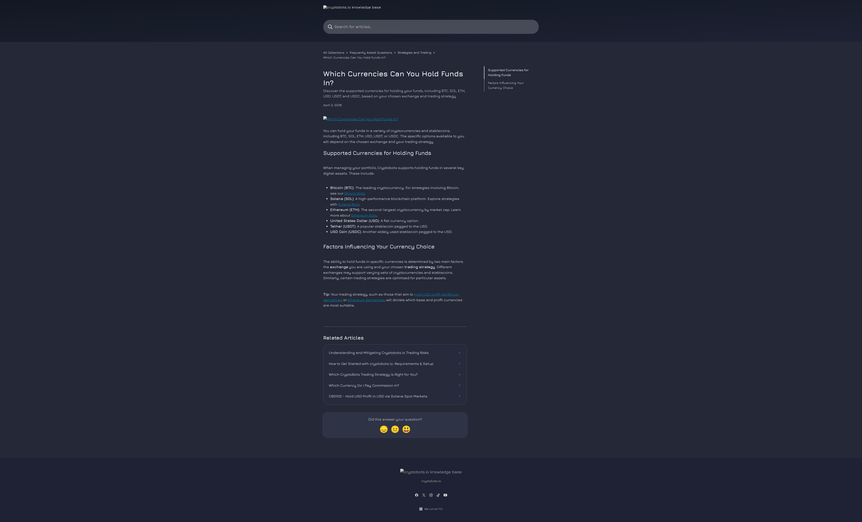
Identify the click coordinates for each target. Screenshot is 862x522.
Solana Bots (348, 204)
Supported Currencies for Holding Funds (508, 72)
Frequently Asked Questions (371, 52)
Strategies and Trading (414, 52)
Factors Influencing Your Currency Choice (506, 85)
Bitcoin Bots (354, 193)
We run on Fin (433, 509)
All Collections (333, 52)
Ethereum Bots (364, 215)
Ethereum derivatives (366, 300)
